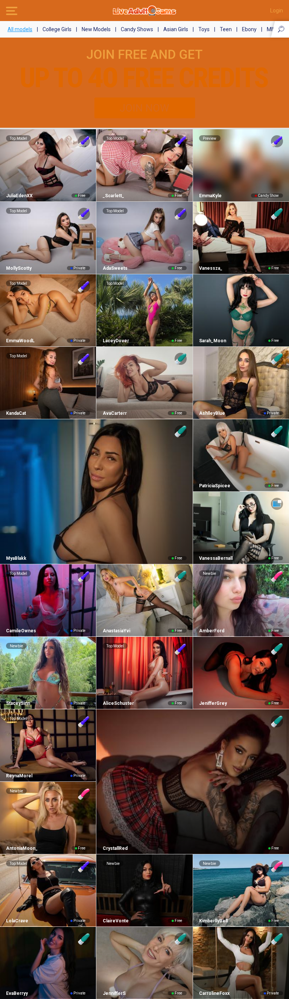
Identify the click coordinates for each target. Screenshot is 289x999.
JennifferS (114, 993)
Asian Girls (175, 29)
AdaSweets (115, 268)
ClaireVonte (115, 920)
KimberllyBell (213, 920)
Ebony (249, 29)
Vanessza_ (210, 268)
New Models (96, 29)
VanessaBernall (216, 558)
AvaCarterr (114, 413)
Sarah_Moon (212, 340)
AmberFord (211, 630)
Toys (204, 29)
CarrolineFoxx (214, 993)
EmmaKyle (210, 195)
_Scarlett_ (113, 195)
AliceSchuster (118, 703)
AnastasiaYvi (116, 630)
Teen (226, 29)
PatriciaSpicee (214, 485)
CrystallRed (115, 848)
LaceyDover (116, 340)
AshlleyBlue (212, 413)
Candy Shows (137, 29)
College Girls (57, 29)
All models (20, 29)
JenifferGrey (213, 703)
